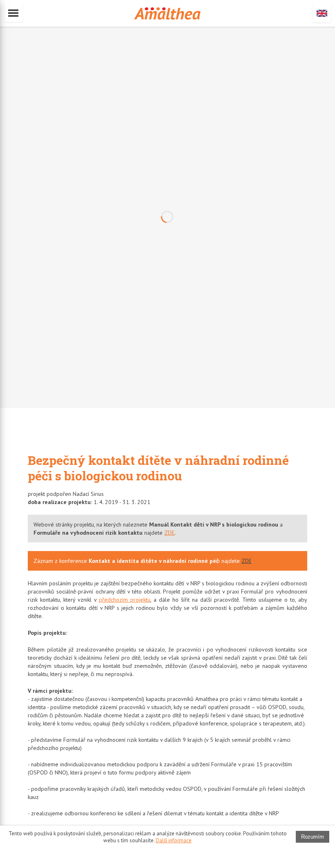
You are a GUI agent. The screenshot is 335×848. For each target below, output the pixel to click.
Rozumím (312, 837)
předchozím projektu (124, 599)
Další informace (174, 840)
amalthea (167, 13)
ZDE (169, 532)
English (322, 13)
